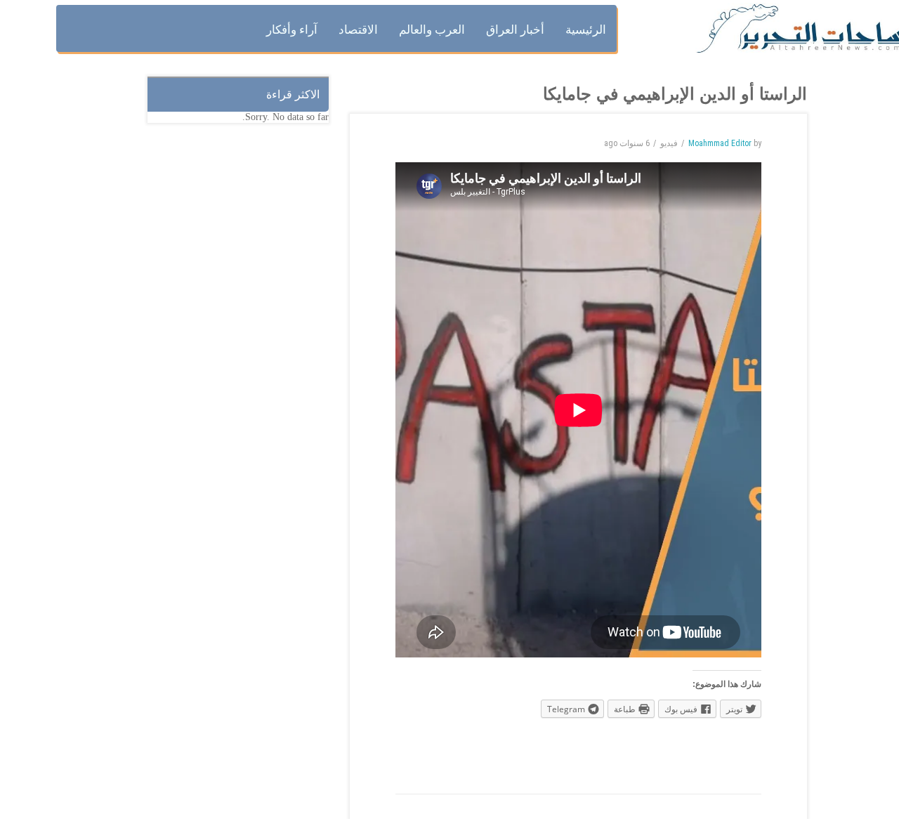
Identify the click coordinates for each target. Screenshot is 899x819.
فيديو (669, 143)
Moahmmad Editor (720, 143)
